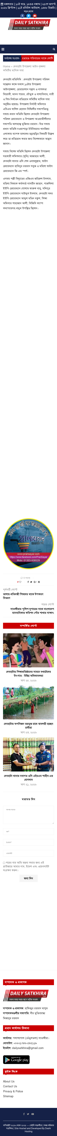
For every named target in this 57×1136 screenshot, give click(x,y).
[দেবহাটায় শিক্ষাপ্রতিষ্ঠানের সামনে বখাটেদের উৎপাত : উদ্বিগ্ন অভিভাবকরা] (28, 650)
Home (6, 66)
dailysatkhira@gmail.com (28, 1048)
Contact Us (10, 1086)
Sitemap (8, 1096)
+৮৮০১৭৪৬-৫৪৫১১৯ (25, 1043)
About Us (8, 1081)
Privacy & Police (13, 1091)
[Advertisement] (29, 38)
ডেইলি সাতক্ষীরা (36, 1125)
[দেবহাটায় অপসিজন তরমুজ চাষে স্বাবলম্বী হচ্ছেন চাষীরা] (28, 702)
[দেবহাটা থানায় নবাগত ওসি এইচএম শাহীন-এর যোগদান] (28, 754)
